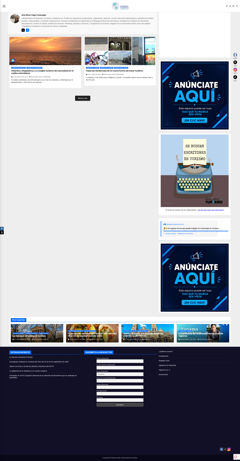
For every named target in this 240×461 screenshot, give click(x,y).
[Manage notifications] (235, 456)
